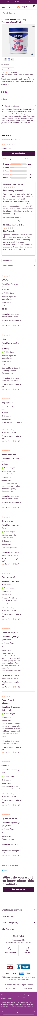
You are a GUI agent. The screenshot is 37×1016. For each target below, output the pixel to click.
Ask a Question (18, 889)
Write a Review (18, 153)
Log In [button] (24, 7)
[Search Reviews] (33, 260)
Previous (2, 60)
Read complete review (11, 217)
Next (34, 60)
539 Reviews (13, 72)
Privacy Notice (27, 988)
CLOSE (19, 1013)
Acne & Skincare (9, 13)
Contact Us (27, 953)
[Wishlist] (32, 27)
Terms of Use (10, 988)
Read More (5, 85)
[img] (18, 73)
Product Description (10, 106)
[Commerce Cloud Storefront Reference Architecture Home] (18, 6)
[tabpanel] (18, 40)
